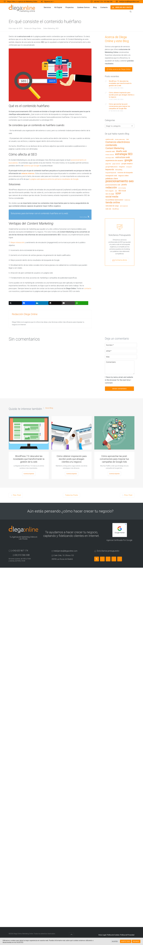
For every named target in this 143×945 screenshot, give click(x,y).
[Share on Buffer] (55, 303)
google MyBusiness (112, 167)
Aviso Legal (102, 935)
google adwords (116, 163)
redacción (111, 187)
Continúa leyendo (29, 473)
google (128, 160)
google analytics (127, 164)
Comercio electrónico (118, 142)
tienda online (113, 202)
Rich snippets (110, 191)
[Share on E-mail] (68, 303)
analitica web (110, 139)
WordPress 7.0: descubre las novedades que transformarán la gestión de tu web (120, 83)
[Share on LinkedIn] (41, 303)
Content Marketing (115, 148)
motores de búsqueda (125, 173)
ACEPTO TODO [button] (125, 941)
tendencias (127, 200)
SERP (118, 193)
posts (124, 185)
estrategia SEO (124, 154)
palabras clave (112, 179)
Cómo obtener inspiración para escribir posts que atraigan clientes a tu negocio (121, 95)
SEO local (122, 191)
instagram (129, 167)
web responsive (124, 206)
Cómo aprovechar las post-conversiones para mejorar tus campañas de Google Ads (119, 106)
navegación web (111, 176)
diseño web (121, 151)
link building (118, 169)
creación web (110, 151)
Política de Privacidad (127, 935)
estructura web (122, 157)
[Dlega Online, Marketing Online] (22, 8)
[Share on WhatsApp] (81, 303)
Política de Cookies (113, 935)
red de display (122, 188)
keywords (110, 169)
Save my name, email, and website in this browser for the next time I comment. (119, 380)
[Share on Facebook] (28, 303)
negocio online (123, 176)
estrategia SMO (110, 157)
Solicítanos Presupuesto (120, 235)
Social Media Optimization (114, 200)
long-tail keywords (111, 172)
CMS (127, 139)
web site (108, 209)
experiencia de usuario (114, 161)
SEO (57, 28)
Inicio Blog (49, 408)
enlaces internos (27, 173)
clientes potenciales (120, 139)
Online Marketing (49, 28)
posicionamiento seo (120, 181)
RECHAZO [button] (136, 941)
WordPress (115, 209)
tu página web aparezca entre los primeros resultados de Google (53, 179)
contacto (87, 288)
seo (116, 191)
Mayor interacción (17, 242)
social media (112, 197)
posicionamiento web (113, 185)
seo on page (110, 194)
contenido (111, 145)
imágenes (122, 167)
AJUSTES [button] (115, 941)
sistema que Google (32, 166)
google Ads (108, 163)
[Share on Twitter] (15, 303)
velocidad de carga (112, 206)
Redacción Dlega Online (32, 28)
